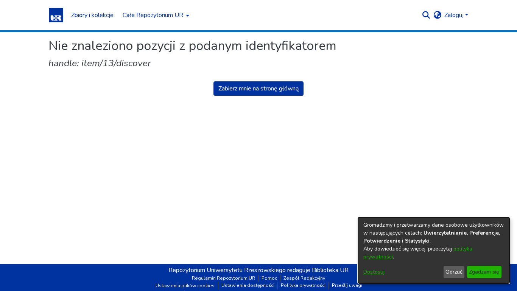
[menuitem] (155, 15)
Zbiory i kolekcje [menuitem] (92, 15)
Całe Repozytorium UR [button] (153, 15)
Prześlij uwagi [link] (347, 285)
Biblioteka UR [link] (330, 270)
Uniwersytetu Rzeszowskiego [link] (246, 270)
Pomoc (269, 278)
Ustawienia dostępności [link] (247, 285)
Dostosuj (374, 271)
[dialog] (433, 250)
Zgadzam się (484, 271)
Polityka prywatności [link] (303, 285)
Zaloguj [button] (454, 15)
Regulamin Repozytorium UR (223, 278)
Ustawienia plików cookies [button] (185, 286)
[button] (56, 15)
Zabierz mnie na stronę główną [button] (258, 88)
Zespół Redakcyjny (304, 278)
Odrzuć (453, 271)
